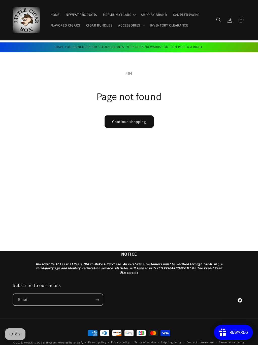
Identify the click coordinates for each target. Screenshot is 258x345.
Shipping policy (171, 342)
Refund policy (97, 342)
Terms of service (145, 342)
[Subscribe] (97, 299)
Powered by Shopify (70, 342)
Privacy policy (120, 342)
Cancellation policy (232, 342)
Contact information (200, 342)
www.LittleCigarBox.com (40, 342)
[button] (119, 14)
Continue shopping (129, 121)
